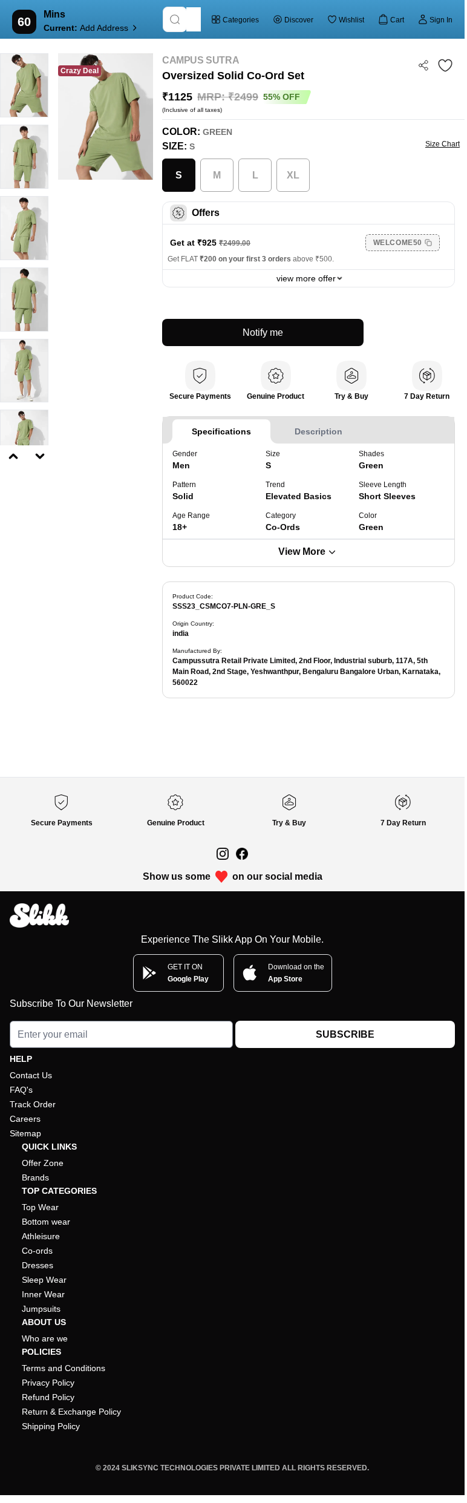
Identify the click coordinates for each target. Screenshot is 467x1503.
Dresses (37, 1265)
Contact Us (31, 1075)
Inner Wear (43, 1294)
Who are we (45, 1338)
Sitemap (25, 1133)
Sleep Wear (44, 1280)
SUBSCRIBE (345, 1034)
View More (301, 551)
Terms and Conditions (63, 1368)
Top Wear (40, 1207)
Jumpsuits (41, 1309)
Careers (25, 1119)
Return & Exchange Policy (71, 1411)
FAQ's (21, 1090)
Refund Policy (48, 1397)
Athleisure (41, 1236)
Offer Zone (43, 1163)
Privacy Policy (48, 1382)
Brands (35, 1177)
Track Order (33, 1104)
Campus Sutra (200, 60)
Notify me (263, 332)
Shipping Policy (51, 1426)
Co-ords (37, 1251)
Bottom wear (46, 1221)
